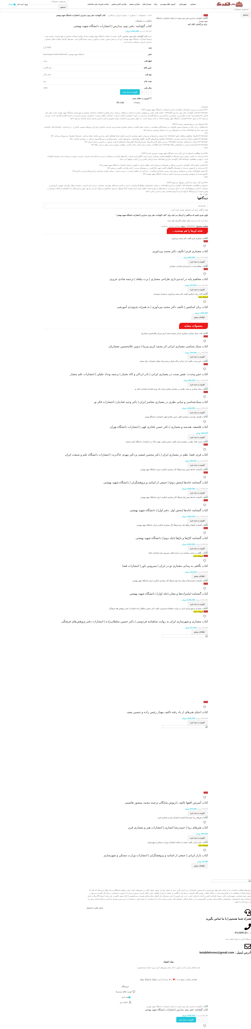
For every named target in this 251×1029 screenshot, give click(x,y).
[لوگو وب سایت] (229, 4)
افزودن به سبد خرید (130, 92)
